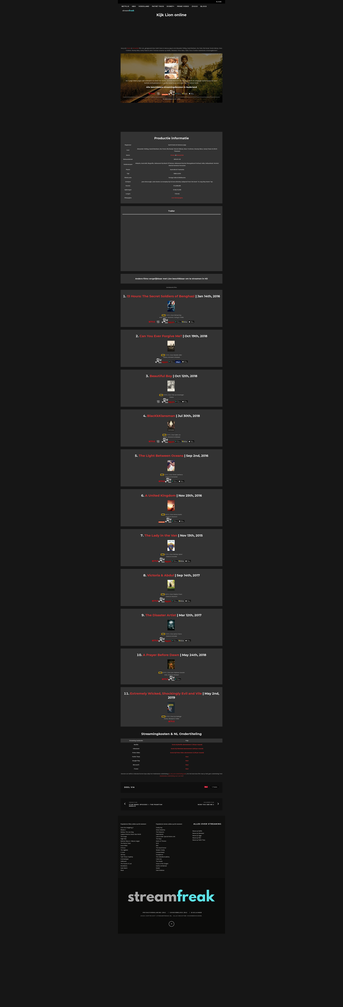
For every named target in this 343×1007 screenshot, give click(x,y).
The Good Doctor (161, 848)
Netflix (125, 6)
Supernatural (159, 834)
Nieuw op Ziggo (197, 835)
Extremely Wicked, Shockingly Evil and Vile (166, 693)
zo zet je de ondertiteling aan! (177, 774)
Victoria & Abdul (160, 575)
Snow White (124, 845)
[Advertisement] (171, 32)
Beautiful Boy (161, 376)
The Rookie (159, 861)
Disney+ (170, 6)
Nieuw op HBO (196, 838)
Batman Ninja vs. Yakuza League (130, 841)
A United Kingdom (160, 495)
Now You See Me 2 (206, 804)
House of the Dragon (162, 863)
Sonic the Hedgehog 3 (127, 827)
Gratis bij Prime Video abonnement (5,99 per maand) (187, 752)
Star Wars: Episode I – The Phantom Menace (145, 805)
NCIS (157, 843)
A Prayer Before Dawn (161, 655)
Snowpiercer (159, 854)
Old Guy (123, 854)
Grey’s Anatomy (160, 830)
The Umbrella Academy (162, 857)
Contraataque (125, 859)
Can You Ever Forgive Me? (161, 336)
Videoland (144, 6)
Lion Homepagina (177, 198)
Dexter (158, 868)
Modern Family (160, 850)
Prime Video (183, 6)
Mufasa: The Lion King (127, 832)
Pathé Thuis (158, 6)
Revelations (124, 866)
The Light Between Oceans (161, 456)
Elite (157, 845)
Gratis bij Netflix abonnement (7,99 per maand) (187, 744)
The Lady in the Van (160, 535)
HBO (134, 6)
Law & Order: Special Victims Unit (165, 836)
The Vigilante (124, 850)
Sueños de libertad (161, 866)
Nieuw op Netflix (197, 831)
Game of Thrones (161, 841)
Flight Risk (123, 839)
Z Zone (123, 852)
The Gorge (124, 836)
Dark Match (124, 868)
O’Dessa (123, 848)
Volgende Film (209, 802)
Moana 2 (123, 830)
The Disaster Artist (160, 615)
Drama (129, 48)
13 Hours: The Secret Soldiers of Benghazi (161, 296)
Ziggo (195, 6)
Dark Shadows (160, 870)
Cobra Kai (159, 859)
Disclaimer (196, 912)
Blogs (204, 6)
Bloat (122, 870)
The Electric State (126, 843)
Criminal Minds (160, 852)
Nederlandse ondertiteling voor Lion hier (171, 776)
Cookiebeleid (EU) (178, 912)
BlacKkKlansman (161, 416)
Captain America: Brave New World (131, 834)
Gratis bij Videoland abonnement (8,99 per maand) (187, 748)
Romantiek (135, 48)
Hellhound (123, 861)
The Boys (158, 839)
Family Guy (159, 827)
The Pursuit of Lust (126, 863)
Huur (187, 756)
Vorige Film (133, 802)
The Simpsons (160, 832)
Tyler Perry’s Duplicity (127, 857)
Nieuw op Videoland (198, 833)
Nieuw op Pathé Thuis (198, 840)
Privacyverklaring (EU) (154, 912)
